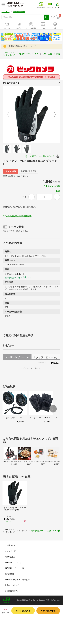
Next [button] (53, 115)
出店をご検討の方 (12, 585)
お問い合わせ (10, 557)
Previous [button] (10, 115)
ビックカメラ (13, 82)
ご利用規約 (9, 574)
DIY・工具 (47, 54)
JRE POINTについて (13, 562)
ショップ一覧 (10, 551)
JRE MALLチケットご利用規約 (17, 580)
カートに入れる (23, 611)
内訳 (58, 191)
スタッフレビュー (45, 357)
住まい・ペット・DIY (29, 54)
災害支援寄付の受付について (22, 46)
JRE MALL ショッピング (9, 54)
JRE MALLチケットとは (14, 568)
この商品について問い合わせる (41, 156)
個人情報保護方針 (12, 591)
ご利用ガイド (10, 545)
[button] (53, 409)
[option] (31, 114)
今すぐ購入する (48, 611)
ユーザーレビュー (17, 357)
